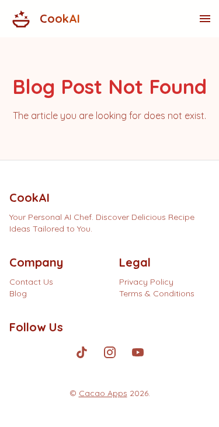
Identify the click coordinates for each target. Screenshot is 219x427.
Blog (18, 293)
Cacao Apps (103, 393)
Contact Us (31, 281)
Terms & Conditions (156, 293)
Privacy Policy (146, 281)
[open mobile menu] (205, 18)
